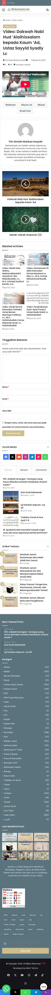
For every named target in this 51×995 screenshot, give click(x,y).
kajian (22, 920)
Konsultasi (8, 732)
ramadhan (8, 929)
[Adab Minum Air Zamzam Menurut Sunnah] (41, 846)
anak (24, 915)
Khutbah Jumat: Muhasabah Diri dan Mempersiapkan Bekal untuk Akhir (31, 572)
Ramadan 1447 (11, 763)
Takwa (7, 784)
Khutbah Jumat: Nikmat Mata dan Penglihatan (32, 599)
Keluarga (8, 728)
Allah (6, 915)
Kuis (6, 737)
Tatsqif (7, 802)
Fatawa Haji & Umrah (13, 684)
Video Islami (17, 20)
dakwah (11, 104)
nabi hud (26, 110)
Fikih (6, 693)
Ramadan (32, 924)
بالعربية (7, 819)
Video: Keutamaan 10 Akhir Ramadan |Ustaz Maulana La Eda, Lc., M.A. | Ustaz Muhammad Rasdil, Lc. (38, 275)
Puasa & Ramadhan (13, 758)
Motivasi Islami (10, 745)
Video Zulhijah (18, 934)
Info (5, 715)
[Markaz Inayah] (18, 10)
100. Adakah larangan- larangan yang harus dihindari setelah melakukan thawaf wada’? (25, 482)
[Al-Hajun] (41, 856)
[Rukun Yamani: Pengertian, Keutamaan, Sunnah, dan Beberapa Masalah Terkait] (10, 588)
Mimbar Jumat (10, 741)
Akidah (7, 671)
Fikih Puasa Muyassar (14, 697)
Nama (5, 387)
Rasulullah (20, 929)
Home (7, 20)
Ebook (6, 680)
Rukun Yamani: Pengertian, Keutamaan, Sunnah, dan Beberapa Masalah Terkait (34, 587)
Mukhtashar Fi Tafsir (13, 750)
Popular (8, 470)
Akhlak (7, 667)
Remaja (7, 771)
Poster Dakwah (11, 754)
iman (6, 920)
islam (13, 920)
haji (41, 915)
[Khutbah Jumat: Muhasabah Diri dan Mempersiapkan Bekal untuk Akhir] (10, 572)
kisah (42, 104)
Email (5, 399)
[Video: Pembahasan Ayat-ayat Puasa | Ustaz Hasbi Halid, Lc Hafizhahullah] (38, 298)
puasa (22, 924)
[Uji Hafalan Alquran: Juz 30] (11, 508)
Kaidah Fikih (9, 724)
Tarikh (6, 797)
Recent (23, 470)
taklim (6, 934)
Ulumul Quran (10, 806)
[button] (6, 989)
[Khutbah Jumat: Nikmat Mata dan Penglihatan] (10, 601)
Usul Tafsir (8, 810)
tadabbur (40, 929)
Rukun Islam (9, 776)
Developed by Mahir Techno (25, 968)
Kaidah (7, 719)
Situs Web (6, 411)
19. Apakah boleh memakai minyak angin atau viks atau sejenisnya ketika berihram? (25, 531)
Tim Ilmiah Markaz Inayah (15, 60)
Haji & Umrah (10, 706)
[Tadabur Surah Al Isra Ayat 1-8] (11, 521)
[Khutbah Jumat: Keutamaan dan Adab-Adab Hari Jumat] (10, 558)
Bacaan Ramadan (12, 676)
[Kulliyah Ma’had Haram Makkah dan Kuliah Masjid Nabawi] (9, 856)
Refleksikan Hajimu (12, 767)
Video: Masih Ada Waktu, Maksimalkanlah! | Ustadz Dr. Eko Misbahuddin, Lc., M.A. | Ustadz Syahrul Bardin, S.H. (13, 276)
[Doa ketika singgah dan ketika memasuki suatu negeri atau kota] (9, 837)
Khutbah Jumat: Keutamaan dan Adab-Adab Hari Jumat (32, 557)
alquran (15, 915)
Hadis (6, 702)
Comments (41, 470)
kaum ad (27, 104)
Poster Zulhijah (10, 924)
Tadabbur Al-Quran (12, 780)
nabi (30, 920)
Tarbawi (7, 793)
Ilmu (6, 710)
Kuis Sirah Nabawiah (31, 492)
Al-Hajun (11, 3)
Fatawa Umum (10, 689)
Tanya (6, 789)
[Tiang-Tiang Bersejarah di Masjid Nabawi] (25, 856)
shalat (30, 929)
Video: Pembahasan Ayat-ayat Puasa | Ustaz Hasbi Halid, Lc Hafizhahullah (37, 310)
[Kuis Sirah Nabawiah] (11, 496)
